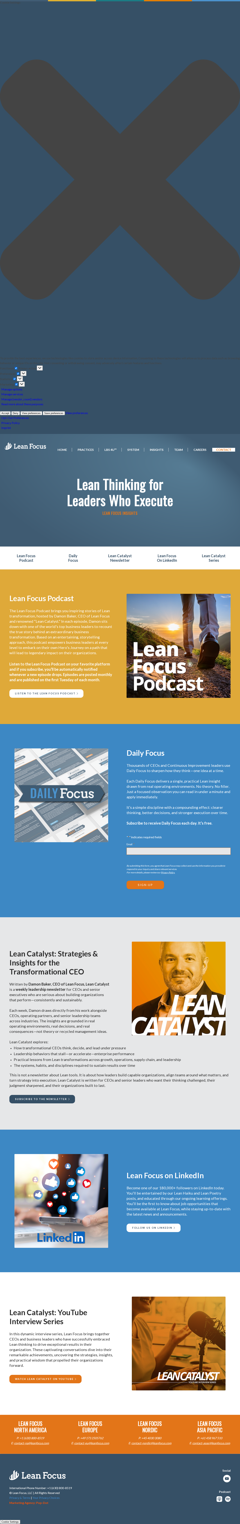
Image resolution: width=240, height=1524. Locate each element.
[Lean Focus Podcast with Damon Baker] (179, 646)
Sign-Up (145, 884)
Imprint (6, 427)
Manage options (11, 389)
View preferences (31, 413)
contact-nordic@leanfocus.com (151, 1443)
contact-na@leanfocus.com (31, 1443)
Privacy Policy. (168, 872)
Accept (5, 413)
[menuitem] (59, 450)
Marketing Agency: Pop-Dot (28, 1502)
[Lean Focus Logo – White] (25, 446)
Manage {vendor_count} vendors (21, 399)
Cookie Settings (10, 1521)
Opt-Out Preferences (15, 418)
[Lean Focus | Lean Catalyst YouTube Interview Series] (179, 1343)
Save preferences (53, 413)
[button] (120, 180)
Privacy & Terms (19, 1497)
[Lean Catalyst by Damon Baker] (179, 988)
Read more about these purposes (22, 404)
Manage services (12, 394)
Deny (15, 413)
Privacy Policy (10, 423)
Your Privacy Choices (46, 1497)
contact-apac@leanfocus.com (211, 1443)
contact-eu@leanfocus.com (91, 1443)
